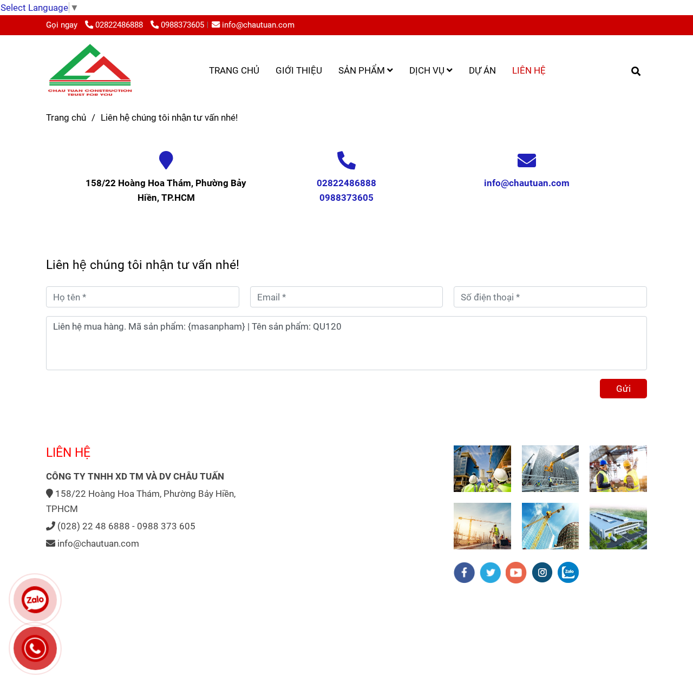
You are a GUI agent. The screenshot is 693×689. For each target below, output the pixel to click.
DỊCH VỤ (428, 70)
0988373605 (182, 25)
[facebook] (464, 572)
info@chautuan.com (258, 25)
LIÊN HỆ (529, 70)
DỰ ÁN (482, 70)
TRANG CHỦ (234, 70)
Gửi (623, 388)
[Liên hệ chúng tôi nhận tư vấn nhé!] (90, 70)
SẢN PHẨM (362, 70)
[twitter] (490, 572)
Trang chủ (66, 117)
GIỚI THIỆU (299, 70)
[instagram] (542, 572)
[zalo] (568, 572)
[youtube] (516, 572)
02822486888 (120, 25)
